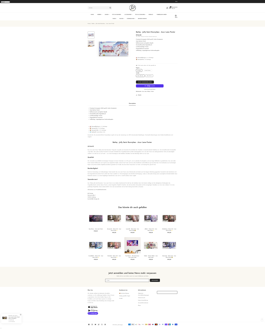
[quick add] (102, 210)
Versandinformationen (143, 303)
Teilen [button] (139, 95)
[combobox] (100, 7)
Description (132, 103)
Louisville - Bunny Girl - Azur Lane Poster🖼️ (132, 229)
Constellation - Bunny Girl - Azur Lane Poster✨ (95, 256)
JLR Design (120, 324)
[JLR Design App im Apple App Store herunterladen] (93, 307)
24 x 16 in (150, 76)
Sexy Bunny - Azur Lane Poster (96, 229)
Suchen (110, 7)
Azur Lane (144, 91)
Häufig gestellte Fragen (124, 296)
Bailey (148, 91)
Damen (107, 14)
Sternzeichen (130, 18)
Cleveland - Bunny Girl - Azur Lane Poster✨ (114, 256)
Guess (114, 18)
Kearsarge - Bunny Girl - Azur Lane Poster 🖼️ (169, 256)
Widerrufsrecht (141, 297)
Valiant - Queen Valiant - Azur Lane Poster (151, 256)
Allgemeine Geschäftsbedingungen (143, 294)
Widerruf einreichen (167, 292)
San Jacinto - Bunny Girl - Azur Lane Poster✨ (114, 229)
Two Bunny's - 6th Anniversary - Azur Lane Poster (132, 256)
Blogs (139, 305)
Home (89, 23)
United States (148, 70)
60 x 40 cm (140, 75)
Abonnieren (155, 280)
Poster (121, 18)
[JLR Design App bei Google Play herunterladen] (93, 310)
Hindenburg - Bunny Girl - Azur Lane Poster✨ (169, 229)
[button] (173, 7)
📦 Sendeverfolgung (124, 293)
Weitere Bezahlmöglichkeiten (149, 89)
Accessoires (128, 14)
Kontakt (120, 298)
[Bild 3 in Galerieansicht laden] (91, 35)
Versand (142, 36)
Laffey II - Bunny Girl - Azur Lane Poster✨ (151, 229)
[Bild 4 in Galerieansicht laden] (91, 43)
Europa (139, 70)
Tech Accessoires (140, 14)
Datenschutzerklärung (143, 300)
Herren (99, 14)
